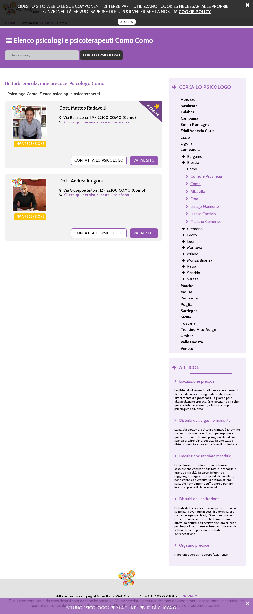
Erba (194, 198)
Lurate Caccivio (203, 213)
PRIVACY (189, 596)
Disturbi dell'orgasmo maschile (205, 420)
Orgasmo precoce (194, 545)
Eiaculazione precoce (197, 381)
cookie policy (195, 11)
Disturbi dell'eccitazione (199, 498)
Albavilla (197, 191)
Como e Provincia (206, 176)
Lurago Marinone (204, 206)
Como (195, 183)
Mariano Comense (205, 221)
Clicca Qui (169, 607)
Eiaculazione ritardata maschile (205, 456)
